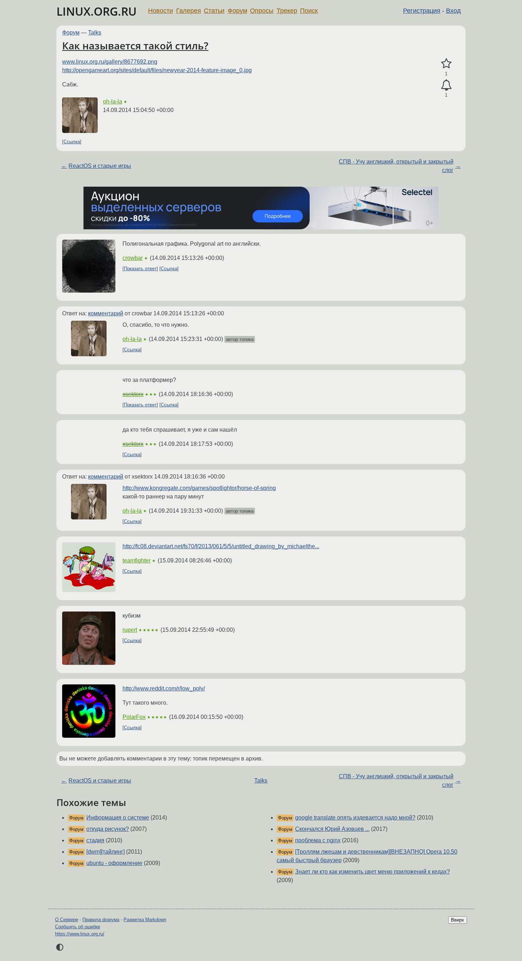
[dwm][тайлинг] (105, 852)
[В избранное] (446, 63)
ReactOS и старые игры (100, 166)
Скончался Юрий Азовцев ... (332, 829)
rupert (130, 630)
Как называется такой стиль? (135, 45)
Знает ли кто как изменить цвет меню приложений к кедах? (372, 872)
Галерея (188, 10)
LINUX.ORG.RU (96, 11)
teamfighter (137, 560)
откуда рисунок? (107, 829)
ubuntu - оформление (114, 863)
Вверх (457, 920)
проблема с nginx (318, 840)
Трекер (287, 10)
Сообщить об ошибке (77, 926)
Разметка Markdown (145, 919)
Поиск (309, 10)
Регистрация (421, 10)
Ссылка (72, 141)
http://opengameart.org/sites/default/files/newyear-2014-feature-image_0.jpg (157, 70)
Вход (453, 10)
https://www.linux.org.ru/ (79, 933)
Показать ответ (140, 268)
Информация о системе (117, 818)
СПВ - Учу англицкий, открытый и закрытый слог (396, 166)
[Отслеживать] (446, 85)
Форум (237, 10)
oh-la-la (112, 101)
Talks (94, 33)
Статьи (214, 10)
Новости (160, 10)
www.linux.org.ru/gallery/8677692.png (109, 62)
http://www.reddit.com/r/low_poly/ (164, 688)
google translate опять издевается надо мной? (355, 818)
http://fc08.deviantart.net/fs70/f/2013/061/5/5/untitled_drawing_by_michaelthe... (221, 546)
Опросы (261, 10)
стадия (95, 840)
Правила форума (100, 919)
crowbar (133, 258)
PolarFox (134, 717)
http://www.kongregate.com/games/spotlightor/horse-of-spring (199, 488)
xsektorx (133, 394)
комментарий (105, 313)
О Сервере (66, 919)
